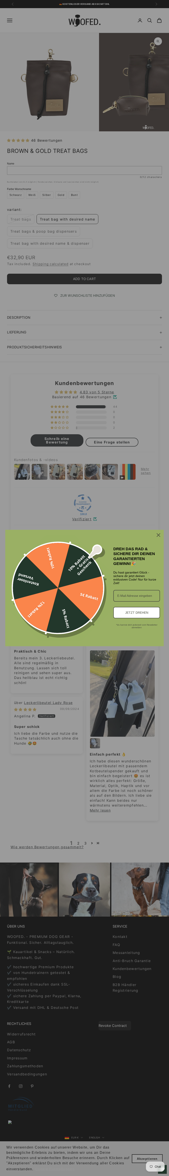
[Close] (158, 535)
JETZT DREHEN (136, 612)
